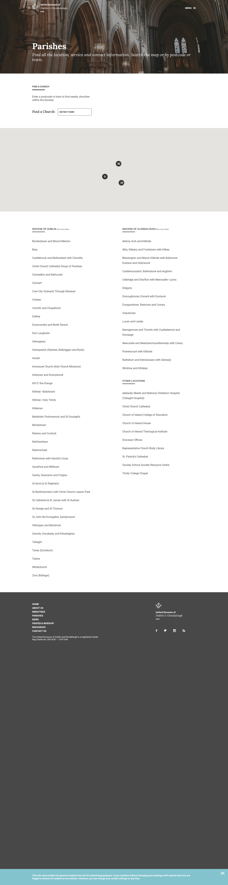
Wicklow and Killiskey (135, 368)
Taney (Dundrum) (42, 550)
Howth (36, 358)
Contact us (39, 631)
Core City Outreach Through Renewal (53, 291)
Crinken (36, 299)
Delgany (127, 288)
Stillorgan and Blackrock (46, 525)
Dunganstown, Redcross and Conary (143, 304)
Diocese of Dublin (50, 229)
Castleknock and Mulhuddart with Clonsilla (57, 258)
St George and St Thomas (47, 508)
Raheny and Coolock (44, 433)
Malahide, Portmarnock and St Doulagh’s (56, 416)
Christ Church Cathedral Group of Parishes (57, 266)
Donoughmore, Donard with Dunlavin (144, 296)
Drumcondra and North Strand (50, 324)
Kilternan (37, 408)
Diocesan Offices (132, 439)
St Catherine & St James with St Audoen (55, 500)
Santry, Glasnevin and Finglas (49, 475)
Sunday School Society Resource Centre (145, 465)
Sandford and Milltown (45, 466)
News (35, 619)
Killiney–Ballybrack (43, 391)
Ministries (38, 611)
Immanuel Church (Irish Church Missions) (56, 366)
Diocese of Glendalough (145, 229)
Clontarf (37, 283)
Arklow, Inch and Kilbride (136, 241)
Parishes (37, 615)
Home (35, 604)
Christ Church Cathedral (136, 406)
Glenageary (39, 341)
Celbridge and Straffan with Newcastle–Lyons (149, 279)
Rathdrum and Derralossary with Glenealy (146, 359)
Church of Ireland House (136, 423)
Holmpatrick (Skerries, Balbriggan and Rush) (58, 349)
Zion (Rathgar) (40, 575)
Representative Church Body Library (143, 448)
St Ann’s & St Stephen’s (45, 483)
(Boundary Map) (63, 229)
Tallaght (37, 542)
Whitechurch (39, 567)
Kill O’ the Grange (42, 383)
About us (37, 608)
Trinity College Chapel (135, 473)
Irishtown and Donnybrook (47, 374)
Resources (39, 627)
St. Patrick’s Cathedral (135, 456)
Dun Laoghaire (41, 333)
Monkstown (39, 425)
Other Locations (133, 381)
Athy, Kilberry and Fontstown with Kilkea (145, 249)
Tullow (36, 558)
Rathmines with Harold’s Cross (50, 458)
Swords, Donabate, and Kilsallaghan (53, 533)
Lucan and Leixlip (132, 321)
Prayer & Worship (43, 623)
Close (222, 874)
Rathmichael (39, 450)
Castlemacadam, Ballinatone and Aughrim (147, 271)
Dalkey (36, 316)
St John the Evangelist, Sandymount (53, 517)
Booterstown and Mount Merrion (51, 241)
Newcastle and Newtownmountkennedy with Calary (152, 343)
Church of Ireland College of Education (145, 414)
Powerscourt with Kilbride (137, 351)
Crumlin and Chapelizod (46, 308)
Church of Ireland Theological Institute (144, 431)
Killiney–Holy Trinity (44, 400)
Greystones (129, 313)
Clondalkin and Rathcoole (47, 274)
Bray (35, 249)
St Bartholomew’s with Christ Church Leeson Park (61, 491)
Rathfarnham (40, 441)
